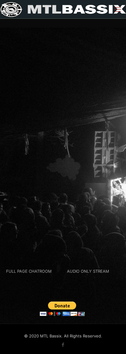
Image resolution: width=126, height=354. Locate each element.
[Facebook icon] (63, 345)
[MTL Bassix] (63, 9)
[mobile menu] (118, 9)
